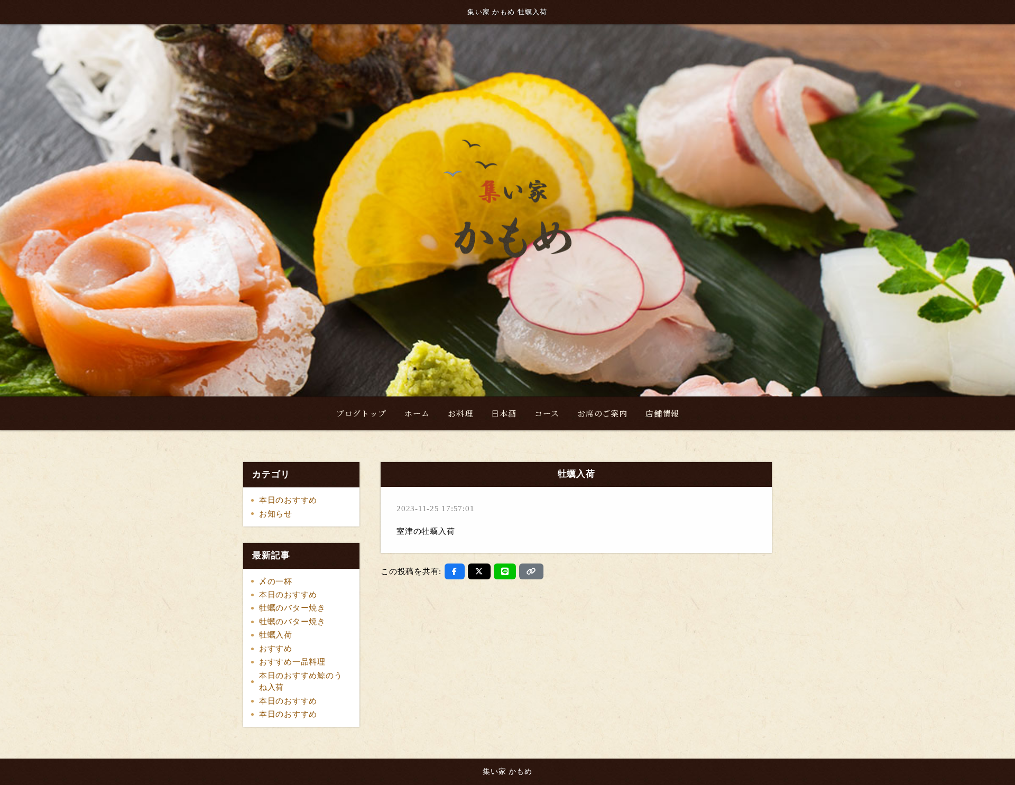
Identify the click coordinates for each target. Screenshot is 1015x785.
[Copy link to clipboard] (531, 571)
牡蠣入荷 (275, 635)
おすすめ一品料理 (292, 662)
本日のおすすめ (288, 500)
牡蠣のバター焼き (292, 608)
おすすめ (275, 648)
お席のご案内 (602, 413)
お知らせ (275, 514)
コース (546, 413)
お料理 (460, 413)
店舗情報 (662, 413)
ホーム (416, 413)
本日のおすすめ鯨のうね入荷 (301, 681)
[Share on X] (479, 571)
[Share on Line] (505, 571)
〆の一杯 (275, 581)
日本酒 (503, 413)
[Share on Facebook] (455, 571)
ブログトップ (361, 413)
